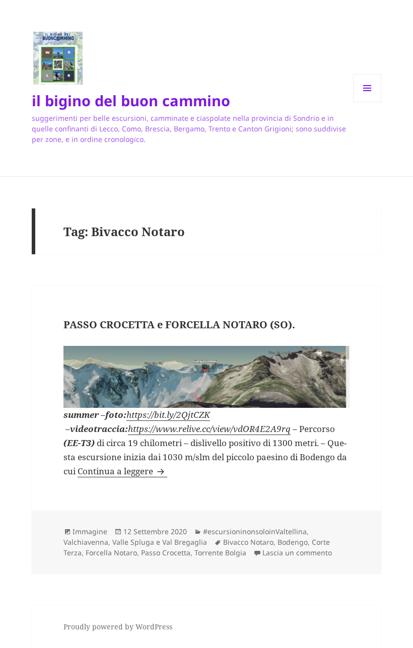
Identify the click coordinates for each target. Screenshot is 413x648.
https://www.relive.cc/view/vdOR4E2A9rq (209, 429)
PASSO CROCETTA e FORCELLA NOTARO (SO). (179, 324)
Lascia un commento (297, 552)
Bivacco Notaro (248, 542)
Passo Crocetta (165, 552)
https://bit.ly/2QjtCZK (168, 414)
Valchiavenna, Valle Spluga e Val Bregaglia (135, 542)
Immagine (90, 531)
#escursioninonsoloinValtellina (255, 531)
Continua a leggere (122, 471)
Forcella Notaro (111, 552)
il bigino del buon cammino (131, 100)
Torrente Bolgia (220, 552)
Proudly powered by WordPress (117, 626)
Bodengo (293, 542)
